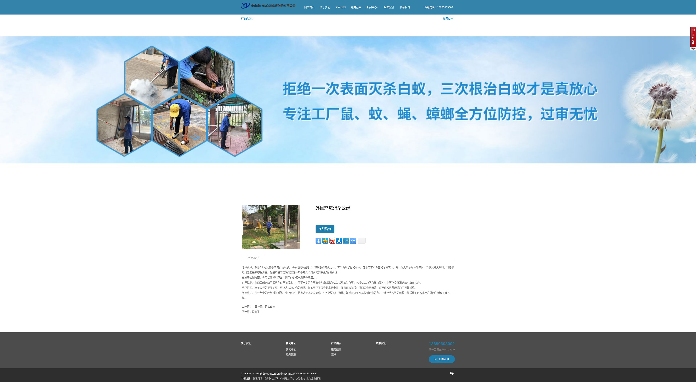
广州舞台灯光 (287, 378)
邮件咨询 (444, 359)
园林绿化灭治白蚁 (265, 306)
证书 (333, 354)
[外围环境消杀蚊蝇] (271, 227)
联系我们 (405, 7)
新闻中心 (372, 7)
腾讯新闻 (257, 378)
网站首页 (309, 7)
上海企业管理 (313, 378)
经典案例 (389, 7)
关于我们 (325, 7)
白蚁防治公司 (271, 378)
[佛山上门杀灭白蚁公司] (268, 6)
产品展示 (336, 343)
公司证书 (340, 7)
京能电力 (300, 378)
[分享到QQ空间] (325, 241)
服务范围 (356, 7)
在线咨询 (325, 229)
